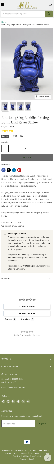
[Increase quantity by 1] (25, 148)
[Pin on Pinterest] (19, 170)
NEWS (16, 453)
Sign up (42, 423)
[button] (5, 106)
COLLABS (45, 453)
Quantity (5, 142)
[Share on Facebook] (3, 170)
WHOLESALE (44, 450)
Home (4, 22)
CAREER (24, 453)
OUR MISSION (7, 450)
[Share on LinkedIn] (14, 170)
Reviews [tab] (8, 319)
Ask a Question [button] (28, 313)
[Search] (49, 14)
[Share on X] (9, 170)
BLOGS (8, 453)
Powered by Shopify (27, 459)
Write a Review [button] (28, 306)
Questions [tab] (25, 319)
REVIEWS (33, 450)
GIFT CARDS (34, 453)
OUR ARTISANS (21, 450)
